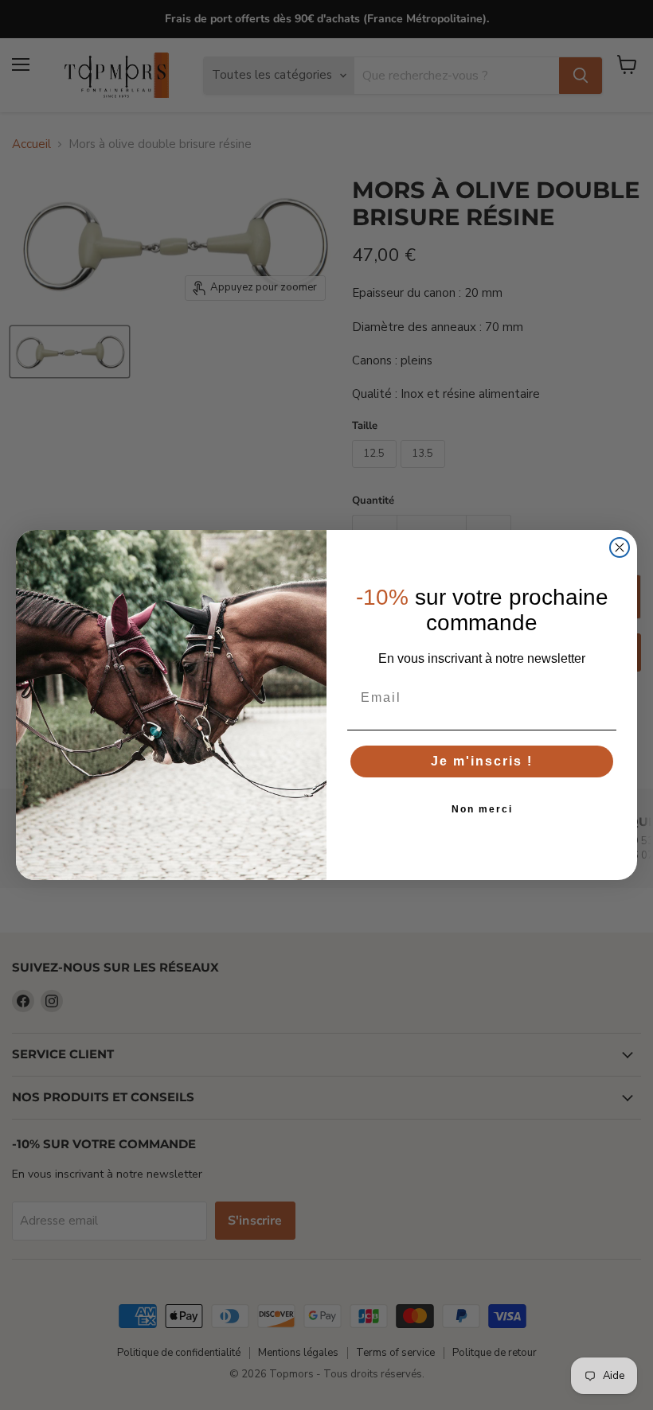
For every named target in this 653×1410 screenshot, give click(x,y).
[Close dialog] (619, 547)
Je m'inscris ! (482, 761)
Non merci (482, 809)
